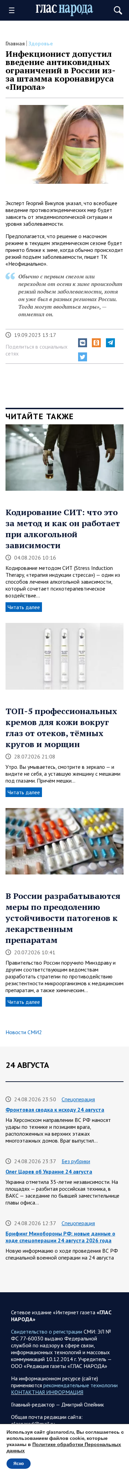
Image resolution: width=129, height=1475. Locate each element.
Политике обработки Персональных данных (64, 1447)
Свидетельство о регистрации (46, 1331)
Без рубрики (76, 1161)
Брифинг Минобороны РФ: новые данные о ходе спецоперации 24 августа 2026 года (60, 1237)
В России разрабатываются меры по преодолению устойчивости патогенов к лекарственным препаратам (63, 917)
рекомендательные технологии (80, 1385)
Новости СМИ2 (24, 1032)
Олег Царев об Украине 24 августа (49, 1171)
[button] (82, 342)
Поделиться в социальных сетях (36, 350)
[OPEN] (14, 10)
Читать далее (24, 607)
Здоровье (41, 43)
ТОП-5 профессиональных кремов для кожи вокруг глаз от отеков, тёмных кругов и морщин (61, 727)
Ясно (18, 1463)
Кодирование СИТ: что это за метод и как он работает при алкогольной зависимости (63, 529)
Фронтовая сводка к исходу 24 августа (55, 1109)
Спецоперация (78, 1099)
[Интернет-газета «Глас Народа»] (65, 10)
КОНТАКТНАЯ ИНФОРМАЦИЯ (47, 1392)
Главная (15, 43)
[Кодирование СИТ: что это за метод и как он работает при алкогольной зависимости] (64, 460)
